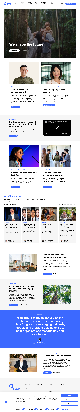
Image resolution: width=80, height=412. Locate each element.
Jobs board (27, 392)
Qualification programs (40, 385)
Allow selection (69, 399)
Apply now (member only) (29, 387)
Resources (27, 384)
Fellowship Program (41, 392)
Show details (65, 409)
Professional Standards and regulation (52, 390)
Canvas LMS (27, 390)
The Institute (52, 384)
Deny (69, 403)
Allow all (70, 395)
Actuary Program (40, 390)
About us (50, 387)
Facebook (63, 391)
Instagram (63, 389)
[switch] (36, 409)
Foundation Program (41, 388)
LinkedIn (62, 387)
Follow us (63, 384)
